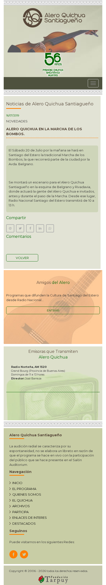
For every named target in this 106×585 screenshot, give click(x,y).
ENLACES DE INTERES (29, 518)
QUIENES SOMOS (26, 494)
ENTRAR (53, 310)
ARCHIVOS (21, 506)
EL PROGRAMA (24, 489)
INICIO (17, 483)
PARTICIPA (20, 512)
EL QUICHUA (22, 500)
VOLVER (22, 258)
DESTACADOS (24, 523)
